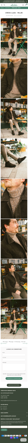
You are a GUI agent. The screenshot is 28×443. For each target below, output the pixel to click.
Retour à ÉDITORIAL (14, 385)
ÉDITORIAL (7, 7)
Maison (2, 7)
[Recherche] (4, 5)
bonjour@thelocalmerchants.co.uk (9, 400)
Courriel (4, 357)
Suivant (24, 343)
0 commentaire (19, 15)
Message (4, 362)
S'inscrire (4, 429)
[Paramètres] (23, 5)
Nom (4, 352)
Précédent (4, 343)
